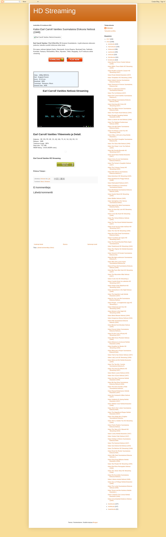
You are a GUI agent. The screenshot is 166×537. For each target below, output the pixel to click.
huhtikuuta (111, 506)
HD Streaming (54, 11)
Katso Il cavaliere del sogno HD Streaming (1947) (117, 238)
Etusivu (65, 244)
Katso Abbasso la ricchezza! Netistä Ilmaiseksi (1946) (119, 342)
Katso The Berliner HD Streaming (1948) (120, 448)
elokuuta (111, 54)
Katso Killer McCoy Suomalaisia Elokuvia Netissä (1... (117, 172)
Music (42, 181)
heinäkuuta (111, 57)
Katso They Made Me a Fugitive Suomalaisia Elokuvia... (117, 417)
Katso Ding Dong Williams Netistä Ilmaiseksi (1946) (118, 460)
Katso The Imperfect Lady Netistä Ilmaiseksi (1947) (118, 295)
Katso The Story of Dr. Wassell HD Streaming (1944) (118, 430)
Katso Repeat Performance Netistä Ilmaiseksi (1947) (118, 391)
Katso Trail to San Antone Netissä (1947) (120, 355)
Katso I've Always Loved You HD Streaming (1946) (118, 131)
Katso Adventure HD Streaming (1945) (119, 176)
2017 (108, 39)
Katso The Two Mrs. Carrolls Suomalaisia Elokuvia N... (116, 365)
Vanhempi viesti (92, 244)
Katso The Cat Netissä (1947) (117, 93)
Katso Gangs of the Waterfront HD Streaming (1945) (118, 286)
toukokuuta (111, 504)
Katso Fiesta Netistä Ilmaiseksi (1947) (119, 75)
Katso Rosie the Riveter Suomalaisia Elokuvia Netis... (119, 451)
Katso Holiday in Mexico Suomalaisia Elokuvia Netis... (119, 439)
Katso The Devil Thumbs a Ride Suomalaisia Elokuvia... (117, 387)
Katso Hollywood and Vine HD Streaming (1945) (117, 307)
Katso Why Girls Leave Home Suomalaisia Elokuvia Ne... (117, 262)
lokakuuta (111, 49)
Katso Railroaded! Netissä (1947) (118, 183)
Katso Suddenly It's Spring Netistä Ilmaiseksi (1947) (118, 400)
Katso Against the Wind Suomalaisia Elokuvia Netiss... (119, 206)
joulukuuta (111, 44)
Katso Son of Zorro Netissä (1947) (118, 375)
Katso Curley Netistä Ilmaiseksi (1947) (119, 433)
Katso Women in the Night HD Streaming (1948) (117, 312)
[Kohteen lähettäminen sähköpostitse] (55, 179)
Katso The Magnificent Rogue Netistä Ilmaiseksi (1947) (119, 413)
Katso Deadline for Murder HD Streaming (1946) (117, 347)
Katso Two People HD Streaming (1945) (120, 464)
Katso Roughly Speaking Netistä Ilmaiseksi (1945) (118, 116)
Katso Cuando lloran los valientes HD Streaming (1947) (119, 282)
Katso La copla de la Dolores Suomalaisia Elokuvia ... (117, 89)
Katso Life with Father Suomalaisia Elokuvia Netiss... (118, 127)
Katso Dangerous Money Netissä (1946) (120, 318)
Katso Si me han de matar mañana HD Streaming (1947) (119, 227)
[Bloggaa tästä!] (57, 179)
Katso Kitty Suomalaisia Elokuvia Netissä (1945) (118, 321)
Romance (47, 181)
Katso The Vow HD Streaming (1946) (119, 231)
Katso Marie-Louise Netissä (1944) (118, 373)
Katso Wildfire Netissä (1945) (117, 198)
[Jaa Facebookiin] (61, 179)
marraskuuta (112, 46)
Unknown (110, 28)
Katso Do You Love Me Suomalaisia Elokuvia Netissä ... (119, 299)
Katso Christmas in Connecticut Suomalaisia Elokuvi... (117, 186)
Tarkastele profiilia (110, 31)
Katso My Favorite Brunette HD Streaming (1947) (117, 151)
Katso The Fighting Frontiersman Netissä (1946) (118, 123)
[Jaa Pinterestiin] (64, 179)
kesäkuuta (111, 60)
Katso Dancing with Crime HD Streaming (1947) (117, 105)
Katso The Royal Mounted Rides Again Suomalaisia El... (120, 242)
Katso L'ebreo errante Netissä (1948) (119, 479)
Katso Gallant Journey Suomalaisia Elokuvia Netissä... (118, 81)
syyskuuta (111, 52)
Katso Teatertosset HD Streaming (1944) (120, 246)
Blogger (95, 522)
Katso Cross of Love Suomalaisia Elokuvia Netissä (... (118, 159)
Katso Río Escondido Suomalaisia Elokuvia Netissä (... (118, 475)
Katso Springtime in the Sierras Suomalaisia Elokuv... (117, 201)
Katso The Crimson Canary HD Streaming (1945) (117, 168)
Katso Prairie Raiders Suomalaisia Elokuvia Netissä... (118, 425)
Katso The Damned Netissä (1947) (118, 443)
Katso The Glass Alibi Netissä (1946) (119, 143)
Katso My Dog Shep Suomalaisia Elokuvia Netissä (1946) (118, 383)
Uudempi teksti (38, 244)
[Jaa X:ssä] (59, 179)
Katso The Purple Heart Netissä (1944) (120, 112)
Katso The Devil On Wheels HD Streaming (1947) (117, 369)
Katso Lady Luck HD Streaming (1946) (119, 357)
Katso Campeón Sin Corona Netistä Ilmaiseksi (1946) (119, 495)
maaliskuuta (112, 509)
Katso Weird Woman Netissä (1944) (119, 315)
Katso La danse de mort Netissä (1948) (120, 119)
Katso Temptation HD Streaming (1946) (120, 77)
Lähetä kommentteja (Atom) (45, 247)
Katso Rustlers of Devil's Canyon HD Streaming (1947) (119, 71)
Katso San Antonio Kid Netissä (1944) (119, 446)
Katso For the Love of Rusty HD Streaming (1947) (117, 334)
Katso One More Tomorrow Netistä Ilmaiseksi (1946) (118, 379)
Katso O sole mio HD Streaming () (118, 279)
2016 (108, 42)
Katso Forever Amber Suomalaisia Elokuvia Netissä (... (118, 330)
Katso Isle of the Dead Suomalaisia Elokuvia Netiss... (118, 234)
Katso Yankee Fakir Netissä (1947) (118, 436)
